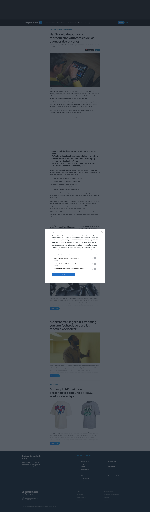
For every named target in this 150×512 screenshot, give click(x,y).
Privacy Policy (83, 280)
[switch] (94, 258)
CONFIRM (64, 274)
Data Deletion (66, 280)
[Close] (102, 232)
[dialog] (75, 256)
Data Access (75, 280)
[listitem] (75, 255)
